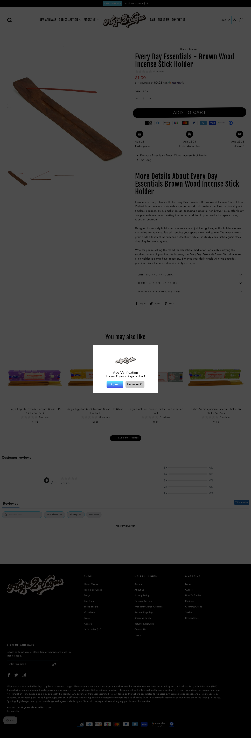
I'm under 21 (135, 384)
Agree (114, 384)
